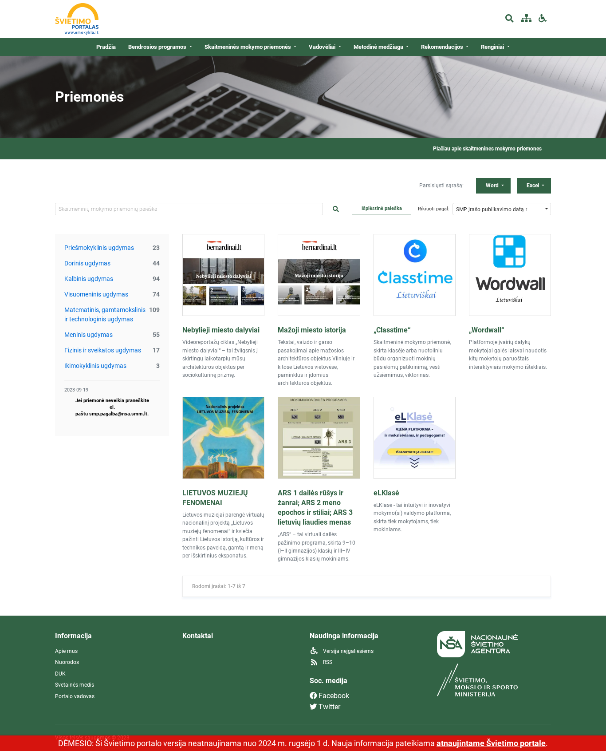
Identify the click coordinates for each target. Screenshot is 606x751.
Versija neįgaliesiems (348, 651)
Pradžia (106, 46)
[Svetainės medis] (526, 19)
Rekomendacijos (442, 46)
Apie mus (66, 651)
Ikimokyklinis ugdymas (95, 365)
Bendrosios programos (158, 46)
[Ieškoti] (336, 209)
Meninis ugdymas (88, 334)
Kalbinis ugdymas (88, 278)
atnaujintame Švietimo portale (491, 743)
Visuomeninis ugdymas (96, 294)
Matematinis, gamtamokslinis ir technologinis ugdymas (105, 314)
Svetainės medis (74, 685)
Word (493, 185)
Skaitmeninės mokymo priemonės (248, 46)
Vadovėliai (323, 46)
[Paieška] (509, 19)
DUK (60, 674)
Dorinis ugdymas (87, 263)
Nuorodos (67, 662)
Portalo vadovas (74, 696)
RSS (327, 662)
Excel (533, 185)
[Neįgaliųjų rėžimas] (543, 19)
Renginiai (493, 46)
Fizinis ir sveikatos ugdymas (102, 350)
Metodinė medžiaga (379, 46)
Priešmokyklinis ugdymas (99, 247)
